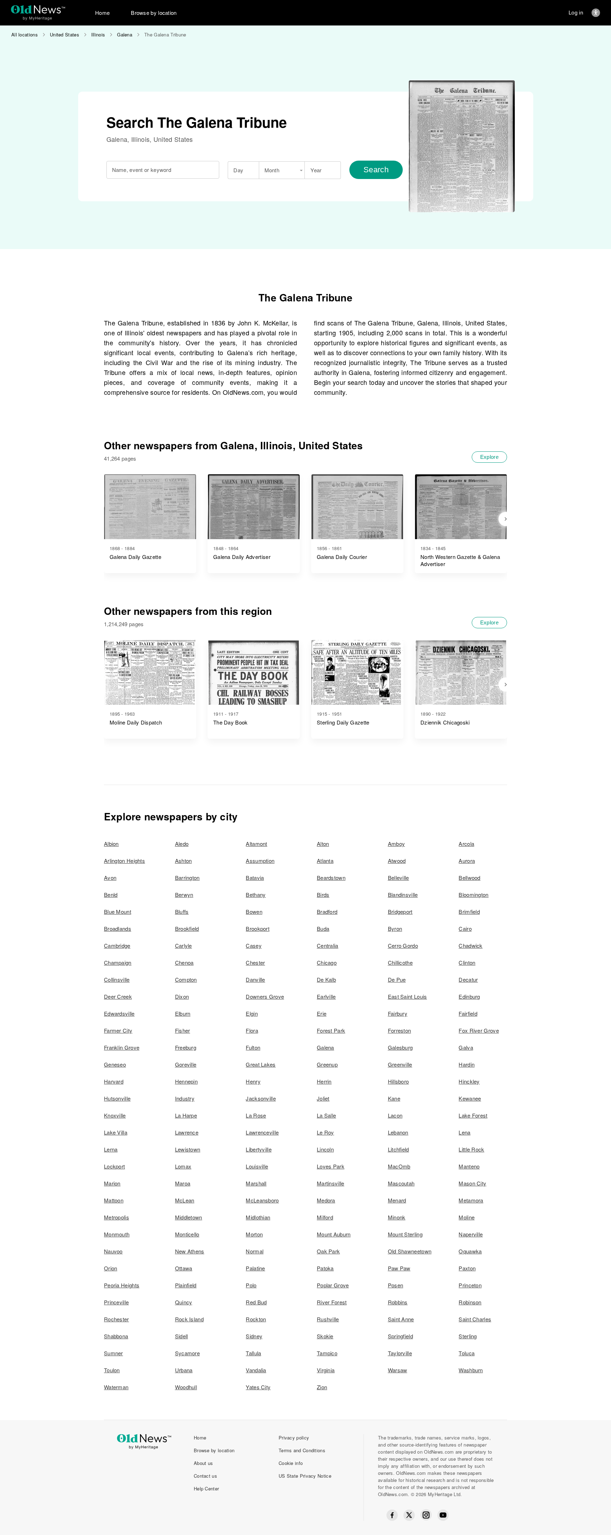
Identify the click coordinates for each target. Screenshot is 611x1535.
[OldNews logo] (38, 9)
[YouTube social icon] (443, 1515)
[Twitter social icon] (409, 1515)
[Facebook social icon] (392, 1515)
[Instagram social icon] (426, 1515)
